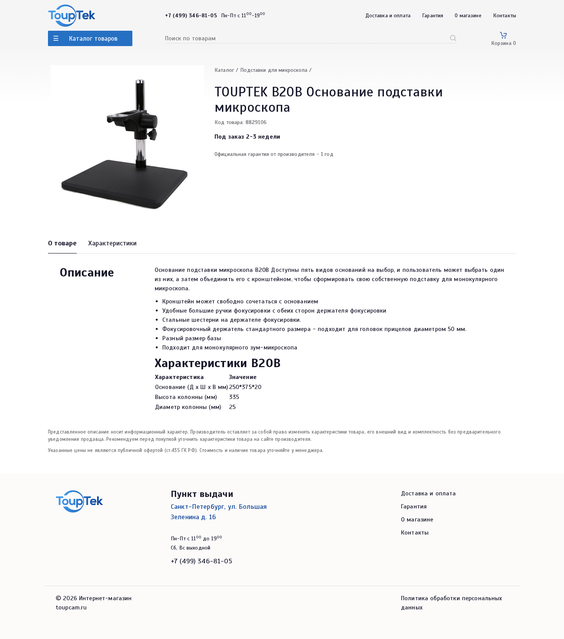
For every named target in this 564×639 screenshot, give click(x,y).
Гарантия (432, 15)
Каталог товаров (93, 39)
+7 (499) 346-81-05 (201, 561)
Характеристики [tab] (112, 243)
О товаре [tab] (62, 243)
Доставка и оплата (388, 15)
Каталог (224, 70)
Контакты (504, 15)
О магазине (468, 15)
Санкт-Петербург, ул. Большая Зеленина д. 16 (219, 511)
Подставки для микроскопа (273, 70)
